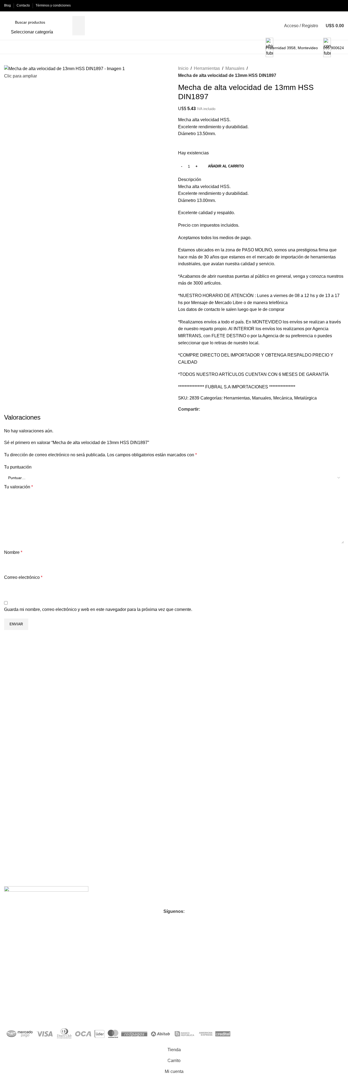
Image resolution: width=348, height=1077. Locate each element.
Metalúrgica (305, 398)
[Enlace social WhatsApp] (216, 409)
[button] (47, 769)
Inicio (183, 68)
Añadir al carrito (226, 166)
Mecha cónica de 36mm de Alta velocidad (127, 744)
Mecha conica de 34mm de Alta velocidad (43, 744)
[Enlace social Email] (209, 409)
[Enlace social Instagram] (164, 921)
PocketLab (62, 1013)
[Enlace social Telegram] (222, 409)
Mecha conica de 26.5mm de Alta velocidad (299, 823)
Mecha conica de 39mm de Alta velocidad (212, 744)
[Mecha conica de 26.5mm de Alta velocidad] (300, 697)
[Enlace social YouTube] (174, 921)
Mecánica (282, 398)
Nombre (13, 552)
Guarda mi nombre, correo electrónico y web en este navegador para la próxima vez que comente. (98, 609)
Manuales (234, 68)
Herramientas (207, 68)
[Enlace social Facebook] (203, 409)
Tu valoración (18, 487)
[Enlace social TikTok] (193, 921)
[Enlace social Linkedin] (184, 921)
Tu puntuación (18, 467)
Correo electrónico (23, 577)
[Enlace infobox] (174, 27)
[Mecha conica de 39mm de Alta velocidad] (216, 697)
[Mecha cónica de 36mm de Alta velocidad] (131, 697)
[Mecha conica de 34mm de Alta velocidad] (47, 697)
